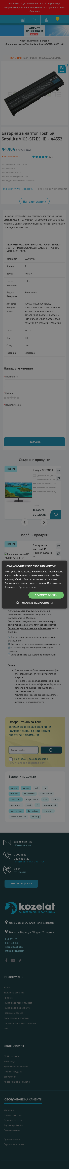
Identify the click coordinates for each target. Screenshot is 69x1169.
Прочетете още (27, 587)
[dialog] (34, 584)
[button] (34, 602)
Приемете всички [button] (46, 594)
